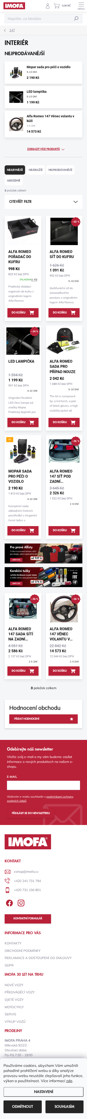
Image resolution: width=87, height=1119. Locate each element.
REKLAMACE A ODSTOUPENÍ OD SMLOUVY (38, 958)
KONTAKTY (13, 943)
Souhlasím (64, 1107)
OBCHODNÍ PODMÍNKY (23, 951)
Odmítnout (22, 1107)
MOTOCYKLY (14, 1007)
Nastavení (43, 1092)
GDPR (9, 965)
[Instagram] (20, 902)
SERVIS (10, 1014)
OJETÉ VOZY (14, 1000)
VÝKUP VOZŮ (15, 1022)
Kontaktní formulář (27, 918)
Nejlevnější (15, 170)
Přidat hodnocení (26, 718)
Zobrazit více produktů (43, 149)
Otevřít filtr (20, 202)
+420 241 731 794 (27, 881)
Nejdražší (35, 170)
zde (69, 1080)
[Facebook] (9, 902)
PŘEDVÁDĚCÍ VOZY (20, 992)
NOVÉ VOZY (14, 985)
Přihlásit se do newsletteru (31, 813)
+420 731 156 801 (27, 890)
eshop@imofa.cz (26, 872)
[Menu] (81, 6)
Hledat (76, 18)
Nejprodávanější (60, 170)
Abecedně (13, 180)
